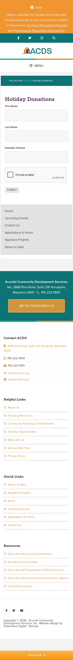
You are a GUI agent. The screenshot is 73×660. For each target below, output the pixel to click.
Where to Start (14, 247)
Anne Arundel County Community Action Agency (38, 578)
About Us (14, 407)
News (11, 501)
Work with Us (16, 440)
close (38, 7)
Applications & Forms (19, 232)
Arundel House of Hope (23, 562)
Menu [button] (38, 66)
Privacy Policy (16, 456)
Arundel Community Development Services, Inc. (36, 51)
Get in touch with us (36, 306)
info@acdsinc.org (18, 373)
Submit (12, 189)
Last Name (11, 127)
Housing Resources (20, 415)
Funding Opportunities (22, 431)
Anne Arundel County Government (30, 554)
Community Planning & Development (31, 423)
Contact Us (12, 225)
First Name (11, 106)
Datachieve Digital (15, 626)
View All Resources (20, 586)
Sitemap (33, 626)
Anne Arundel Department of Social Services (36, 570)
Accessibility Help (19, 448)
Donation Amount (15, 148)
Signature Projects (17, 240)
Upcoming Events (16, 218)
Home (9, 211)
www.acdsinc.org (18, 379)
